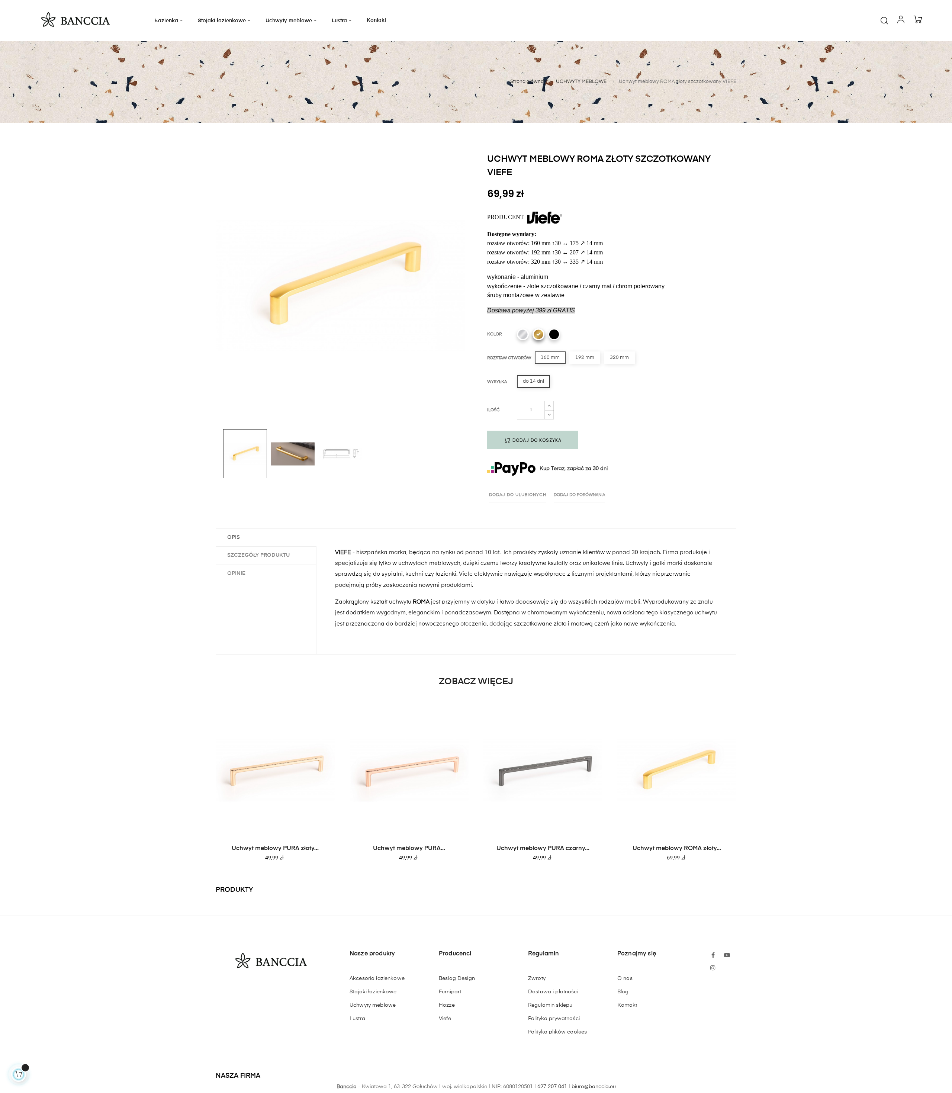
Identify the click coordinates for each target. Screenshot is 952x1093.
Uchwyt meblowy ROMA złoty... (677, 849)
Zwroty (537, 978)
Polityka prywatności (554, 1018)
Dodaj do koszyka (536, 440)
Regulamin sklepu (550, 1005)
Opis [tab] (233, 537)
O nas (625, 978)
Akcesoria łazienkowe (377, 978)
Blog (623, 991)
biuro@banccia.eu (594, 1086)
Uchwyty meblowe (373, 1005)
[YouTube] (727, 955)
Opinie (236, 573)
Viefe (445, 1018)
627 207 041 (552, 1086)
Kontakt (627, 1005)
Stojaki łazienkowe (373, 991)
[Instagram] (712, 968)
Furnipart (450, 991)
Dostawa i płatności (553, 991)
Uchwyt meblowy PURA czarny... (542, 849)
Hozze (447, 1005)
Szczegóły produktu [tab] (258, 555)
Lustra (357, 1018)
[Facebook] (712, 955)
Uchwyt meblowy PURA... (409, 849)
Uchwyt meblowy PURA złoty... (275, 849)
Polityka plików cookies (557, 1032)
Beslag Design (457, 978)
